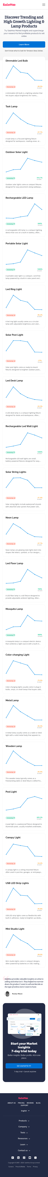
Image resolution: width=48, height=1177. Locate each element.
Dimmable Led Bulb (17, 60)
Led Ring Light (14, 289)
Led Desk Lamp (14, 380)
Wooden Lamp (14, 746)
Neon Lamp (12, 517)
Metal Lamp (12, 700)
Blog (38, 1103)
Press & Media (20, 1167)
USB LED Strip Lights (17, 883)
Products (23, 1121)
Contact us (23, 1150)
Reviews (30, 1103)
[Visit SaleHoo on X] (35, 1157)
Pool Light (11, 791)
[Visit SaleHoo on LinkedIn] (18, 1157)
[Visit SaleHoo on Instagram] (24, 1157)
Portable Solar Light (17, 243)
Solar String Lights (16, 472)
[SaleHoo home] (23, 1098)
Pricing (21, 1103)
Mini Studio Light (15, 928)
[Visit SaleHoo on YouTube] (29, 1157)
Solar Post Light (14, 334)
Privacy (35, 1167)
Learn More (24, 44)
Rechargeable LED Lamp (19, 197)
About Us (12, 1103)
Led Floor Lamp (14, 563)
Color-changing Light (17, 654)
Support (24, 1105)
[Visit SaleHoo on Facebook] (12, 1157)
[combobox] (24, 1110)
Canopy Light (13, 837)
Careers (11, 1167)
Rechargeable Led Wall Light (22, 426)
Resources (22, 1138)
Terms (29, 1167)
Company (22, 1127)
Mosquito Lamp (14, 609)
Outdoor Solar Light (17, 152)
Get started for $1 (24, 1066)
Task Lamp (11, 106)
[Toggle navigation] (43, 4)
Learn (22, 1144)
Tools (22, 1132)
